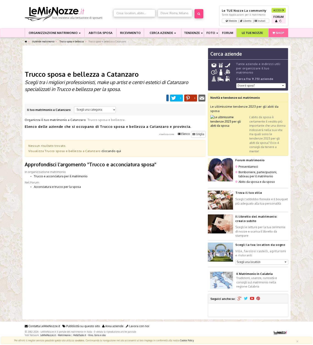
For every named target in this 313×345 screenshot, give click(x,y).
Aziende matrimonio (43, 41)
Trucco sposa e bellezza (71, 41)
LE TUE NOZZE (252, 33)
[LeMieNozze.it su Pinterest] (258, 299)
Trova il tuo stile (248, 192)
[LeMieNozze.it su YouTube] (252, 299)
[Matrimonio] (68, 14)
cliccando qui (111, 151)
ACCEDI (277, 10)
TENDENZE (192, 33)
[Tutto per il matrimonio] (26, 41)
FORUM (227, 33)
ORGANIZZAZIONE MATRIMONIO (53, 33)
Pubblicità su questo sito (83, 326)
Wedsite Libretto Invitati (246, 20)
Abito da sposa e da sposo (257, 181)
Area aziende (114, 326)
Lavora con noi (139, 326)
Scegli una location (249, 262)
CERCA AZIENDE (162, 33)
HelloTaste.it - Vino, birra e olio (89, 335)
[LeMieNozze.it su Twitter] (246, 299)
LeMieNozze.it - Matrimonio (55, 335)
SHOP (279, 33)
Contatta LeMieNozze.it (44, 326)
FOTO (211, 33)
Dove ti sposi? (246, 85)
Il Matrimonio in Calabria (254, 274)
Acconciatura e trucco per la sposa (57, 187)
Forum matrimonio (249, 160)
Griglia (199, 134)
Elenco (185, 134)
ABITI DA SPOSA (101, 33)
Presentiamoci (248, 166)
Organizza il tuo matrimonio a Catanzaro (55, 120)
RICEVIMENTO (130, 33)
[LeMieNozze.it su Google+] (240, 299)
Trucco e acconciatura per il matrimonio (61, 176)
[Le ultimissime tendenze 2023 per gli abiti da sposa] (228, 121)
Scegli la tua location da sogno (260, 244)
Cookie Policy (187, 340)
